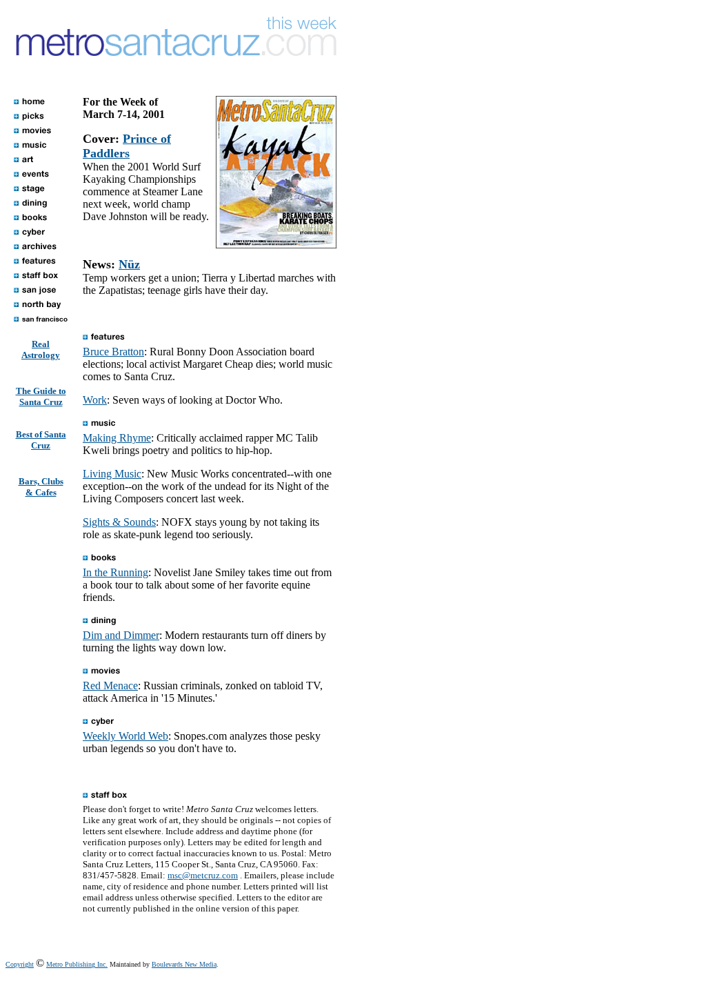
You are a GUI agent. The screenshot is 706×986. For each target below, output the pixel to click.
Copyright (20, 964)
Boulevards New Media (184, 964)
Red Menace (110, 685)
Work (95, 400)
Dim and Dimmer (121, 635)
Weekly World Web (125, 736)
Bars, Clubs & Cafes (41, 486)
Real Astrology (40, 349)
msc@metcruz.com (203, 875)
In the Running (115, 572)
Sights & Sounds (119, 522)
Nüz (129, 264)
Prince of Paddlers (127, 146)
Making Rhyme (117, 438)
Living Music (112, 474)
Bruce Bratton (113, 351)
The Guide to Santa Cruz (41, 396)
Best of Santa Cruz (41, 440)
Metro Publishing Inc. (77, 964)
